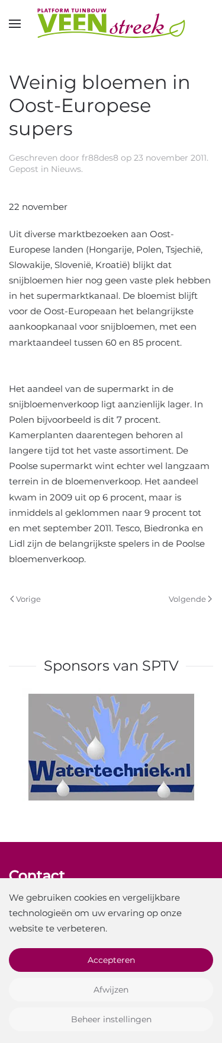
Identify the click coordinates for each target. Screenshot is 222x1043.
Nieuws (66, 169)
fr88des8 (100, 157)
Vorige (28, 599)
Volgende (187, 599)
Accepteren (111, 960)
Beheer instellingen (111, 1019)
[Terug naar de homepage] (111, 23)
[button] (15, 23)
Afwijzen (111, 989)
